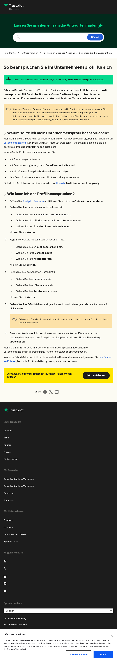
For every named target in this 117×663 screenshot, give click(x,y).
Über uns (8, 430)
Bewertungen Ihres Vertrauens (19, 479)
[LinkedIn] (5, 583)
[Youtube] (5, 591)
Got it (103, 654)
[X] (5, 568)
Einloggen (9, 493)
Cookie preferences (79, 654)
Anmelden (9, 500)
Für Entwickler (11, 459)
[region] (58, 646)
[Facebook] (5, 561)
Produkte (8, 520)
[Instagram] (5, 576)
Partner (7, 445)
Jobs (6, 437)
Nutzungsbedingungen (15, 624)
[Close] (112, 636)
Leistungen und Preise (15, 534)
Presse (7, 452)
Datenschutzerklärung (15, 618)
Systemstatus (11, 541)
